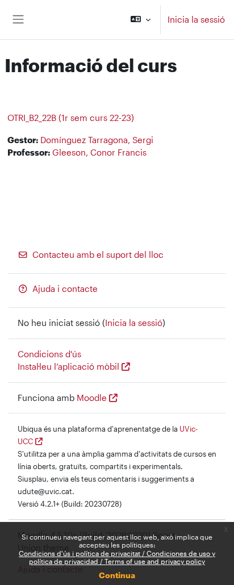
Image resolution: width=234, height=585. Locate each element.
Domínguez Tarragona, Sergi (96, 140)
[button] (140, 19)
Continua (117, 575)
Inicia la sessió (196, 19)
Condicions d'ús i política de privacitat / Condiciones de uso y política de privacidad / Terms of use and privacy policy (117, 557)
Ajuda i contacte (65, 289)
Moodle (92, 398)
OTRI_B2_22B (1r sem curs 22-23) (70, 117)
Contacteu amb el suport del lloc (98, 255)
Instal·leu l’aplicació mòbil (68, 366)
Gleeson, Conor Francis (99, 152)
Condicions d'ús (49, 354)
